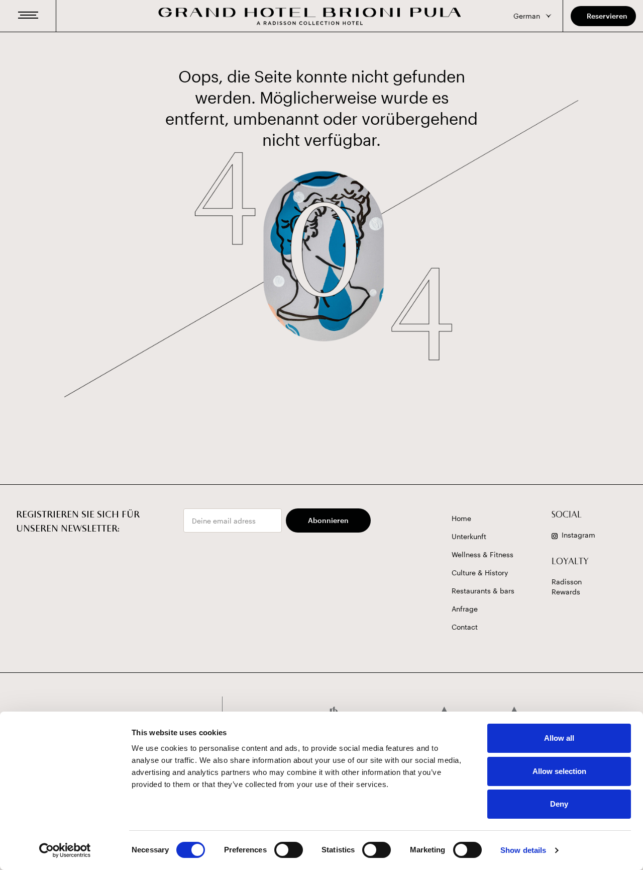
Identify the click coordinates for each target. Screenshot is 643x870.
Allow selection (559, 771)
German (526, 16)
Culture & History (480, 572)
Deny (559, 804)
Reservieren (607, 16)
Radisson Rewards (567, 586)
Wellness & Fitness (482, 554)
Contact (465, 627)
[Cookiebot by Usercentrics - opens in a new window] (65, 850)
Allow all (559, 738)
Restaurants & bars (483, 590)
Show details (523, 850)
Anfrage (465, 608)
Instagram (578, 535)
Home (461, 518)
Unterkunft (469, 536)
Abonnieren (328, 520)
